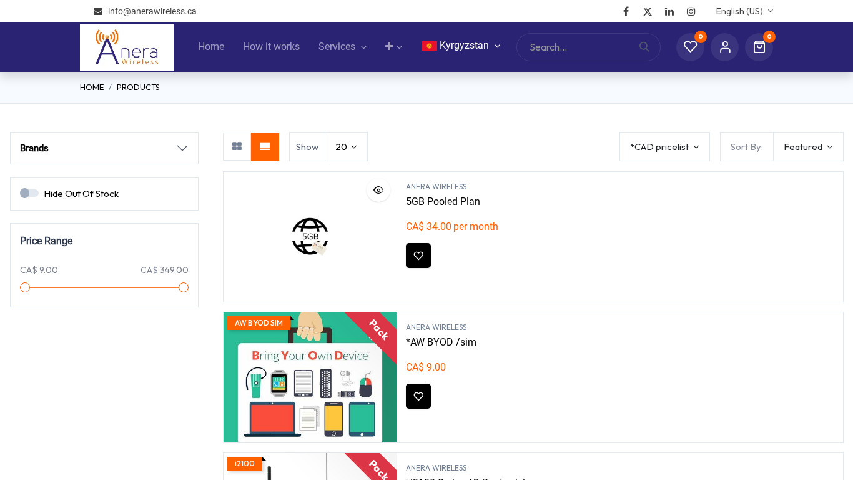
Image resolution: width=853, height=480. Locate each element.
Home (92, 87)
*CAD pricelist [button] (660, 146)
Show (307, 146)
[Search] (650, 47)
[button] (808, 146)
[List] (265, 146)
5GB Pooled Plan (443, 202)
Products (138, 87)
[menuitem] (211, 47)
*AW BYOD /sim (441, 342)
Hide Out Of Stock (81, 193)
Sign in (725, 47)
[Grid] (237, 146)
